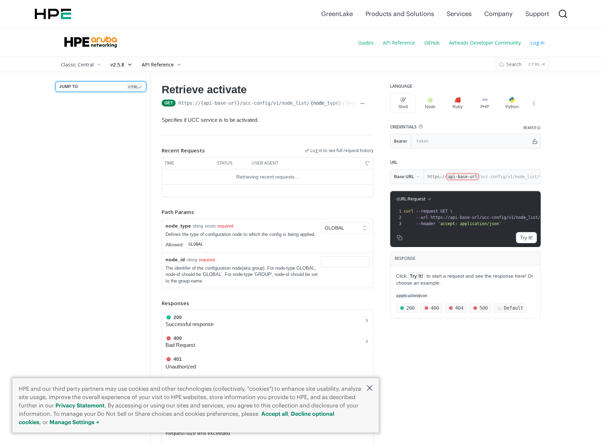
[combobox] (345, 261)
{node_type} (325, 103)
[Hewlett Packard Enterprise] (53, 14)
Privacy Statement (80, 405)
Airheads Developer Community (485, 42)
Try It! (526, 237)
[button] (369, 388)
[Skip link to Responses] (157, 303)
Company (498, 14)
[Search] (563, 14)
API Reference (399, 42)
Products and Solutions (399, 14)
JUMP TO (100, 86)
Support (537, 14)
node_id (175, 259)
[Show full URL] (362, 104)
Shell (403, 106)
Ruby (458, 106)
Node (430, 106)
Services (459, 14)
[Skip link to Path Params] (157, 212)
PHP (484, 106)
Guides (365, 42)
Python (512, 106)
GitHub (432, 42)
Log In (537, 42)
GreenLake (337, 14)
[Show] (535, 141)
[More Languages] (534, 103)
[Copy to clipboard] (370, 104)
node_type (178, 226)
